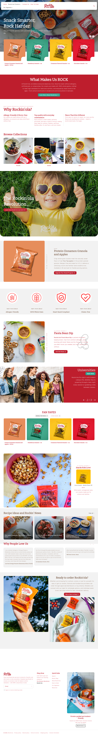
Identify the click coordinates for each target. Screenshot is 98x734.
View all (91, 513)
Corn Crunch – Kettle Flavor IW (37, 488)
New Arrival (80, 725)
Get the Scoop (89, 373)
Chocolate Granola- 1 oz (80, 63)
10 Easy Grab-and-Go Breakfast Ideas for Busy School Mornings (48, 536)
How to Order (55, 683)
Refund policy (26, 732)
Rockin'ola (10, 732)
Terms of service (35, 732)
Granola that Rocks (41, 415)
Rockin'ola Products (14, 4)
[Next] (93, 400)
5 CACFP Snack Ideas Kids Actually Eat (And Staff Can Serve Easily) (78, 536)
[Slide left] (90, 36)
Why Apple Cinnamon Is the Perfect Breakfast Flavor (18, 536)
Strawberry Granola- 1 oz (35, 63)
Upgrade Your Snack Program (64, 273)
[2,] (52, 485)
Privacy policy (17, 732)
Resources (54, 687)
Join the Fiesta (59, 351)
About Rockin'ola (56, 680)
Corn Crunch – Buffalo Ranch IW (61, 504)
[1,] (28, 469)
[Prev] (85, 400)
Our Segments (7, 7)
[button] (94, 5)
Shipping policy (44, 732)
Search (54, 676)
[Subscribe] (31, 686)
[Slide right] (93, 36)
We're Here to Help (71, 594)
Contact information (54, 732)
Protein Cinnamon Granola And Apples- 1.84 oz (14, 64)
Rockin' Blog (55, 678)
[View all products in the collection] (18, 152)
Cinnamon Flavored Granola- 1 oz (60, 63)
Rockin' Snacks (55, 415)
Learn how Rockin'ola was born (14, 210)
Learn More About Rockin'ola (48, 95)
